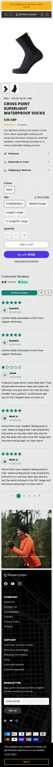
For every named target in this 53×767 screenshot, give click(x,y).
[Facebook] (5, 584)
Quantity (9, 228)
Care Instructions (14, 664)
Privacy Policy (12, 621)
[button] (24, 564)
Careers (8, 616)
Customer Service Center (18, 645)
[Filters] (41, 292)
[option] (26, 50)
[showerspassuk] (26, 14)
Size (6, 197)
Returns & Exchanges (16, 650)
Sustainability (11, 612)
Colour (8, 183)
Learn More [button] (11, 754)
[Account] (40, 14)
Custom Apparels (14, 669)
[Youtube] (12, 584)
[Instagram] (19, 584)
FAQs (7, 659)
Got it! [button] (26, 762)
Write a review (19, 292)
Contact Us (10, 607)
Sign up (13, 710)
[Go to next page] (40, 496)
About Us (9, 602)
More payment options (26, 261)
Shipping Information (16, 654)
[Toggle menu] (6, 14)
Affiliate (8, 626)
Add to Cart (26, 244)
